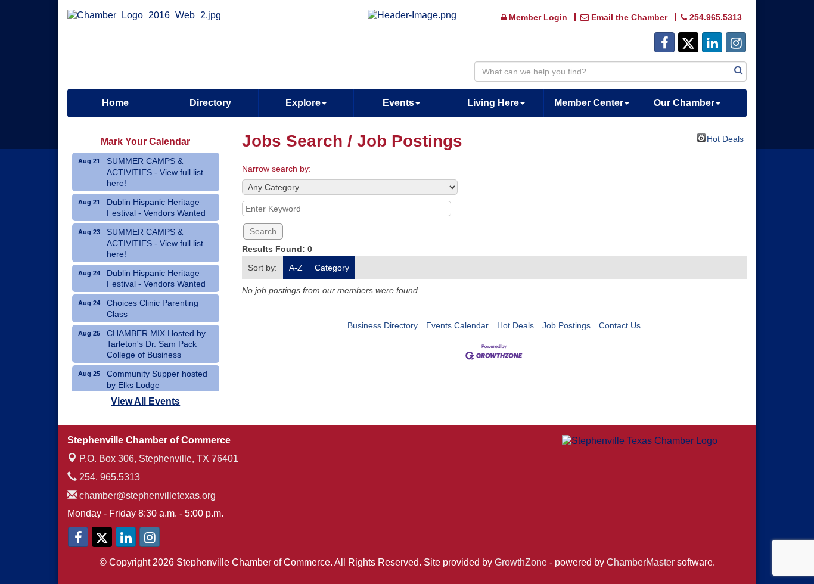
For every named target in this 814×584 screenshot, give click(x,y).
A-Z (296, 267)
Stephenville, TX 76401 (158, 458)
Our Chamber (684, 103)
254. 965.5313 (108, 477)
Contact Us (620, 325)
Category (332, 267)
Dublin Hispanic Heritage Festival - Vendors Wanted (156, 207)
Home (115, 103)
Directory (210, 103)
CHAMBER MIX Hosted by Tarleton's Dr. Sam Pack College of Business (156, 343)
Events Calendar (457, 325)
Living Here (493, 103)
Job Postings (566, 325)
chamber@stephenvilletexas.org (146, 495)
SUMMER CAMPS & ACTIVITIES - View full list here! (155, 171)
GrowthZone (521, 562)
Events (398, 103)
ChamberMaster (641, 562)
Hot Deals (725, 138)
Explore (303, 103)
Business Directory (382, 325)
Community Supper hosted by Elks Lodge (157, 379)
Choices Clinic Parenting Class (152, 308)
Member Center (588, 103)
